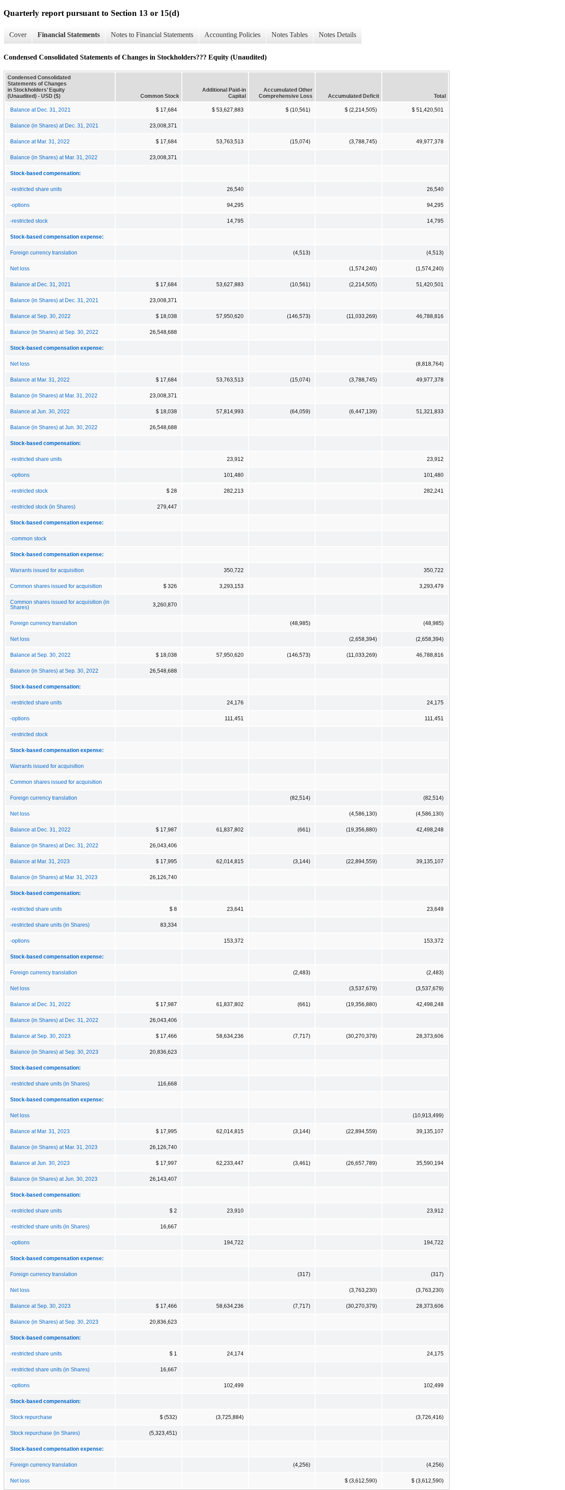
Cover (17, 34)
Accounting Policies (232, 34)
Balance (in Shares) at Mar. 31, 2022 (54, 157)
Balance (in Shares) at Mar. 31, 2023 (54, 877)
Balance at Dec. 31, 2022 (40, 829)
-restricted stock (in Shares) (42, 506)
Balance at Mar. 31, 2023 (40, 861)
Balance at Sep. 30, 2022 (40, 316)
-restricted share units (36, 189)
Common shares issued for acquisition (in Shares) (59, 604)
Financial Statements (69, 34)
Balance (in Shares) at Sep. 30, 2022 (54, 332)
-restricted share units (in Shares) (50, 925)
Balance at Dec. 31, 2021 (40, 109)
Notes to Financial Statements (152, 34)
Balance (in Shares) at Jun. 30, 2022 (54, 427)
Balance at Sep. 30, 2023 (40, 1036)
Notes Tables (289, 34)
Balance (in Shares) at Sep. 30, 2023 (54, 1052)
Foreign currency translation (43, 252)
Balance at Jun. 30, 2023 (40, 1163)
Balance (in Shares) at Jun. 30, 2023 (54, 1179)
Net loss (20, 268)
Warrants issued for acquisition (47, 570)
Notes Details (337, 34)
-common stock (28, 538)
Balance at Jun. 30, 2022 (40, 411)
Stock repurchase (31, 1417)
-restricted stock (29, 221)
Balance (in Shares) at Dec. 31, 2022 (54, 845)
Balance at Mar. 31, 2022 (40, 141)
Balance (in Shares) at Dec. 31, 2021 (54, 125)
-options (20, 205)
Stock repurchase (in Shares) (45, 1433)
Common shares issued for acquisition (56, 586)
